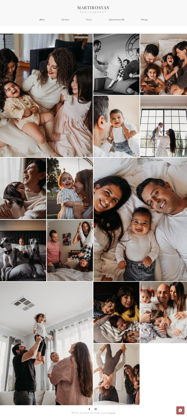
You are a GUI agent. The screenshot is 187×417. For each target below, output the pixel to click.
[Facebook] (89, 409)
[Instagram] (95, 409)
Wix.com (112, 413)
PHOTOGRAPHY (93, 12)
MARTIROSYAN (93, 7)
